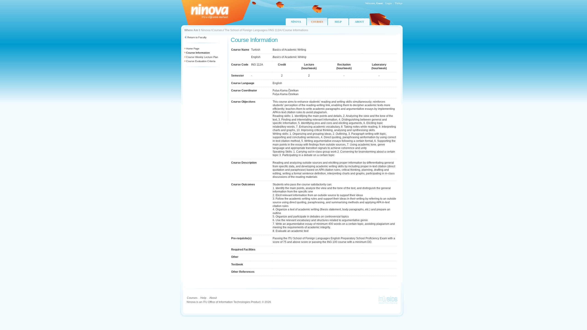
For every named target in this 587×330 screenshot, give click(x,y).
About (213, 298)
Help (203, 298)
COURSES (317, 21)
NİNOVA (296, 21)
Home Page (192, 48)
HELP (338, 21)
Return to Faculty (197, 37)
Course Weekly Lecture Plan (202, 57)
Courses (217, 30)
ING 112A (275, 30)
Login (388, 3)
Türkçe (398, 3)
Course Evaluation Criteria (200, 61)
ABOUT (359, 21)
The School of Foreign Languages (246, 30)
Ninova (205, 30)
